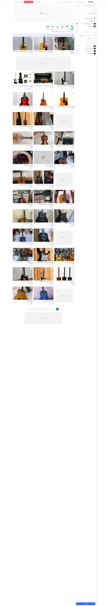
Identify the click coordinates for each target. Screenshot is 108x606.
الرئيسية (71, 23)
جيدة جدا (89, 35)
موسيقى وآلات (62, 23)
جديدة (94, 35)
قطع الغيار (89, 38)
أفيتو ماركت (67, 23)
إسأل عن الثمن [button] (49, 166)
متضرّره (93, 38)
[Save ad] (73, 38)
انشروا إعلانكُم (28, 1)
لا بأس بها (81, 35)
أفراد (94, 43)
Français (17, 1)
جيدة (86, 35)
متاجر (90, 43)
